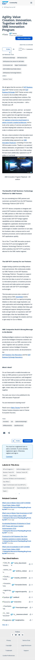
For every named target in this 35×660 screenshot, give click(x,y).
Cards (4, 475)
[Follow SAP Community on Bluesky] (16, 635)
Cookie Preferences (9, 655)
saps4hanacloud (18, 425)
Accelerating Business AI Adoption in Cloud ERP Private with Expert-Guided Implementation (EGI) (16, 526)
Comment (9, 456)
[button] (9, 52)
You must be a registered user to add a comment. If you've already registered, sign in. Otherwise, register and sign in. (17, 450)
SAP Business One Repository (12, 355)
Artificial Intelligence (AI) (22, 469)
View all (4, 625)
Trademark (8, 650)
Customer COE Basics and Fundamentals (13, 478)
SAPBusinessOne (7, 425)
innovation (5, 421)
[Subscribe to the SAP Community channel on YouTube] (19, 635)
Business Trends (7, 79)
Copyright (9, 645)
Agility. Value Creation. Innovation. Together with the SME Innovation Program (17, 23)
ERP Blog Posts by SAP (9, 7)
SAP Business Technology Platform (12, 72)
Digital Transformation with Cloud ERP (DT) (14, 485)
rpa (12, 421)
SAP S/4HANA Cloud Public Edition (12, 69)
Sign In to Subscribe (24, 38)
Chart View (12, 475)
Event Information (7, 488)
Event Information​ (21, 488)
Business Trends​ (21, 472)
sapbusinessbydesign (21, 421)
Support (26, 650)
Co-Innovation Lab (7, 65)
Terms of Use (26, 640)
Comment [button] (27, 441)
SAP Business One (22, 57)
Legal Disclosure (26, 645)
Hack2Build (19, 297)
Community (13, 2)
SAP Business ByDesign (9, 57)
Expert (4, 491)
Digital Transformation (20, 65)
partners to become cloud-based (16, 120)
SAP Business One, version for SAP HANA (13, 61)
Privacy (9, 640)
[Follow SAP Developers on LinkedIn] (22, 635)
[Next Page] (19, 493)
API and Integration (8, 469)
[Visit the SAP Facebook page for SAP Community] (12, 635)
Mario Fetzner (15, 407)
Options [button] (16, 42)
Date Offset (6, 481)
